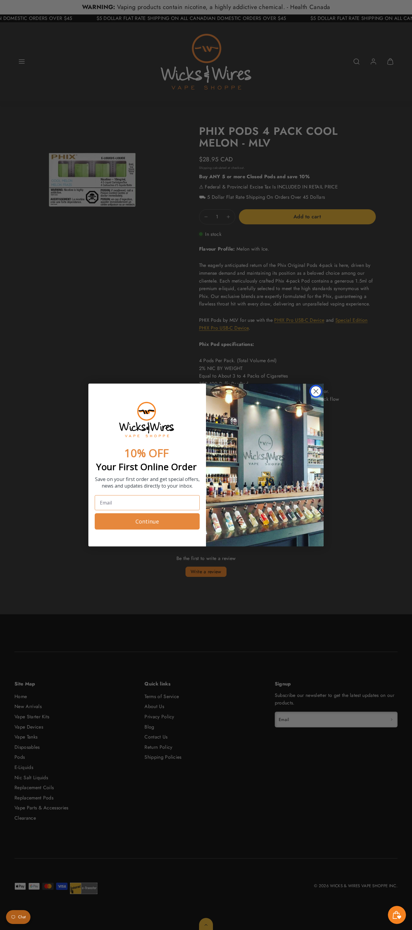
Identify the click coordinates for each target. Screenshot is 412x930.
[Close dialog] (316, 391)
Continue (147, 521)
